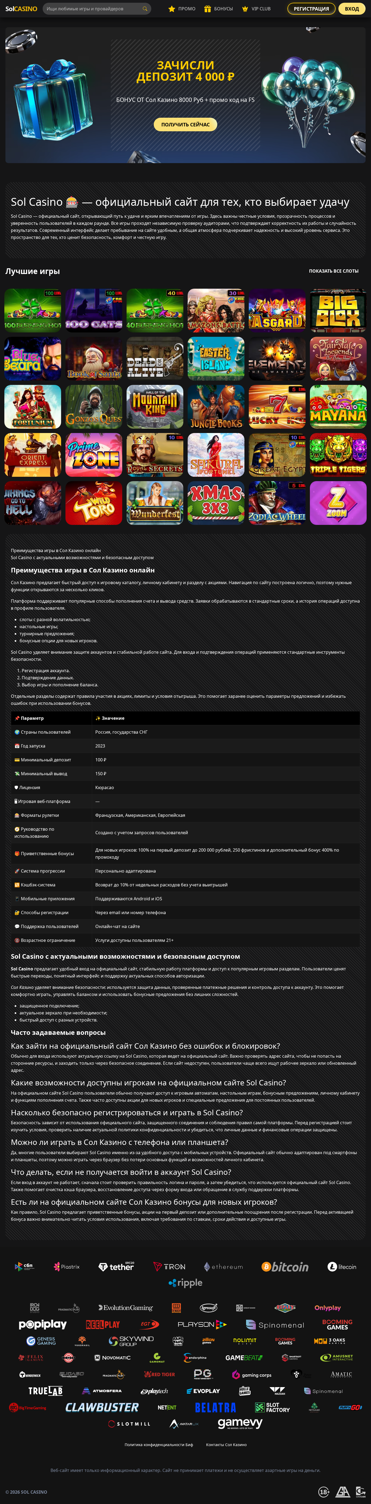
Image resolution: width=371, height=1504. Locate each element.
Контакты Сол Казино (226, 1444)
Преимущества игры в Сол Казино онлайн (56, 550)
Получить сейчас (185, 124)
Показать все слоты (334, 271)
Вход (352, 8)
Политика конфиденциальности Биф (159, 1444)
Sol (21, 8)
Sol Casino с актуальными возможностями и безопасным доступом (82, 558)
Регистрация (311, 8)
